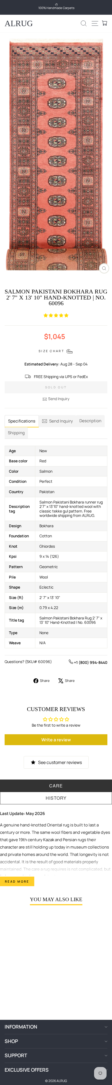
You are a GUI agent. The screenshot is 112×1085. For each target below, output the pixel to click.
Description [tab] (90, 421)
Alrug (19, 23)
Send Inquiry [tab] (61, 421)
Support (16, 1055)
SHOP (11, 1041)
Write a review (56, 740)
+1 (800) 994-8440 (90, 662)
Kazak (48, 840)
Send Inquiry (58, 398)
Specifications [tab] (21, 421)
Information (21, 1026)
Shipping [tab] (16, 433)
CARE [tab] (56, 786)
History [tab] (56, 798)
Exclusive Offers (27, 1069)
